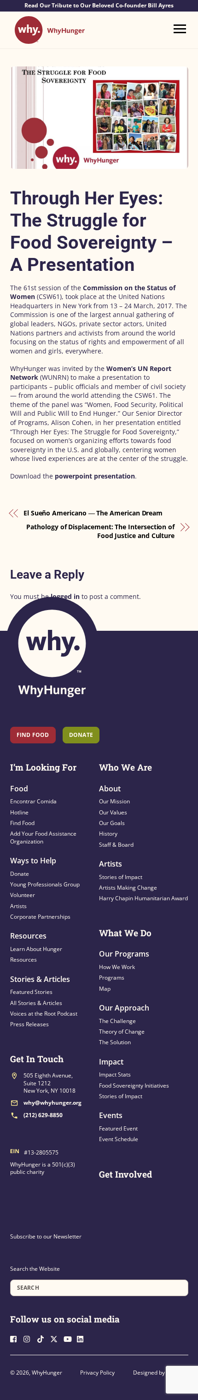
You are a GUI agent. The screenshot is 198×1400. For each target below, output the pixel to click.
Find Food (33, 735)
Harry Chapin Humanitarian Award (143, 898)
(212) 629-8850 (43, 1115)
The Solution (115, 1042)
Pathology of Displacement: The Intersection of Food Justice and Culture (100, 531)
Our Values (113, 812)
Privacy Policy (97, 1372)
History (108, 834)
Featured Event (118, 1128)
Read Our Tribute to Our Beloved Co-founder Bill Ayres (99, 5)
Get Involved (125, 1174)
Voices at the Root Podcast (43, 1013)
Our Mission (114, 801)
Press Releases (29, 1024)
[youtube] (70, 1337)
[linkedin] (83, 1337)
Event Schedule (118, 1139)
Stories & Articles (40, 979)
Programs (111, 977)
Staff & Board (116, 845)
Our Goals (112, 823)
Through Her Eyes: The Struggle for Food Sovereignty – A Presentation (91, 231)
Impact (111, 1062)
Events (110, 1115)
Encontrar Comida (33, 801)
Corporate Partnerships (40, 917)
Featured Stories (31, 992)
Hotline (19, 812)
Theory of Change (122, 1031)
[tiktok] (43, 1337)
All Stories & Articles (36, 1003)
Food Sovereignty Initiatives (134, 1085)
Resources (28, 936)
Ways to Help (33, 861)
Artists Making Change (128, 887)
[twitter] (56, 1337)
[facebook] (16, 1337)
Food (19, 789)
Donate (19, 874)
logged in (65, 596)
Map (105, 989)
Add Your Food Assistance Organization (43, 837)
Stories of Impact (120, 877)
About (110, 789)
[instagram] (29, 1337)
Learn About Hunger (36, 949)
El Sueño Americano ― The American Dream (93, 513)
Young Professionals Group (45, 884)
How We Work (117, 967)
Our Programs (124, 954)
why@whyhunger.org (52, 1103)
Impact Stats (115, 1074)
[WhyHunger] (50, 39)
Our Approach (124, 1008)
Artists (18, 906)
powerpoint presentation (95, 476)
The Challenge (117, 1021)
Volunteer (22, 895)
